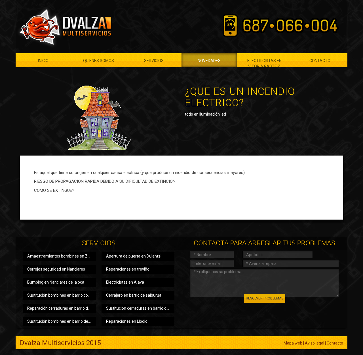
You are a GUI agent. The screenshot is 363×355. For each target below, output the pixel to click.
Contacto (319, 60)
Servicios (154, 60)
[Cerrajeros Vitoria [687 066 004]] (64, 27)
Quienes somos (98, 60)
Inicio (43, 60)
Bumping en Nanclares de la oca (55, 282)
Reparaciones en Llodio (126, 321)
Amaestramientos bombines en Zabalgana (61, 256)
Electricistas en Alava (125, 282)
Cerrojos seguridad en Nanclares (56, 269)
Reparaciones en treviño (127, 269)
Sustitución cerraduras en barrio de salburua (140, 308)
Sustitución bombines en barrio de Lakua (61, 321)
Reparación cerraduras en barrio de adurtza (61, 308)
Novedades (209, 60)
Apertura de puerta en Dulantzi (133, 256)
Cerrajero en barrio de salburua (133, 295)
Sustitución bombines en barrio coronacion (61, 295)
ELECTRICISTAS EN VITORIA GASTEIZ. (264, 62)
